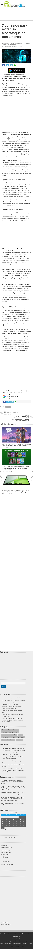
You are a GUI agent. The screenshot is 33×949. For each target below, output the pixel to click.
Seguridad (13, 46)
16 (23, 821)
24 (2, 826)
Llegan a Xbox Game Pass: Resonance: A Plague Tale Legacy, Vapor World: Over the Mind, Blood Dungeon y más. (15, 468)
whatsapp (15, 65)
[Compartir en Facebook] (3, 65)
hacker (8, 406)
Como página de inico (6, 850)
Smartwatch (5, 739)
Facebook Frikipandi (6, 852)
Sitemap (17, 946)
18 (6, 823)
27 (13, 826)
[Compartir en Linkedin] (11, 65)
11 (6, 821)
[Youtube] (19, 938)
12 (9, 821)
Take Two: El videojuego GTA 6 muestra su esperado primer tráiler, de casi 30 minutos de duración (16, 444)
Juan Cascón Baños (8, 43)
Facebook (10, 946)
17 (2, 823)
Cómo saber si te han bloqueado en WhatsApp (13, 700)
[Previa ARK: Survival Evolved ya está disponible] (1, 476)
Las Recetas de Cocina (6, 847)
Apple (9, 730)
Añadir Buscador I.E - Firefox (20, 943)
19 (9, 823)
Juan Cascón (18, 934)
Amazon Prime (4, 922)
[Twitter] (17, 938)
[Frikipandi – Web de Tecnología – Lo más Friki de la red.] (16, 4)
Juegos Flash (4, 854)
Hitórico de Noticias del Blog (7, 864)
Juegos (16, 732)
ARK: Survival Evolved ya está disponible (11, 413)
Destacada (6, 46)
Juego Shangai (4, 857)
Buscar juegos (4, 845)
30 (23, 826)
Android (4, 730)
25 (6, 826)
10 (2, 821)
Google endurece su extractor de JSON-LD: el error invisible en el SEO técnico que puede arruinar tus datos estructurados (12, 799)
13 (13, 821)
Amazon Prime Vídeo (6, 924)
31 (2, 828)
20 (13, 823)
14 (16, 821)
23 (23, 823)
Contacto (23, 946)
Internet (11, 732)
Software (12, 739)
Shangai (23, 941)
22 (20, 823)
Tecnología (19, 46)
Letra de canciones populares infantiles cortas (13, 698)
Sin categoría (20, 737)
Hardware (4, 732)
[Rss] (13, 938)
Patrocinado (5, 737)
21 (16, 823)
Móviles (20, 734)
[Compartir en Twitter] (7, 65)
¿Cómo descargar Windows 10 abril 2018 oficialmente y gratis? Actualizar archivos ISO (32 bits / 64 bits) (13, 720)
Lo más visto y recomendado (9, 734)
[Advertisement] (16, 114)
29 (20, 826)
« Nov (2, 830)
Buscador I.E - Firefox (6, 849)
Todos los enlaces (5, 861)
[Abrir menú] (2, 4)
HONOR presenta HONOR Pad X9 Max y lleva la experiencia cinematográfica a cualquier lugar (15, 491)
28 (16, 826)
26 (9, 826)
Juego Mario (4, 856)
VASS (8, 138)
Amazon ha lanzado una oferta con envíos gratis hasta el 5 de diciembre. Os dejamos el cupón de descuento (20, 418)
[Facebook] (14, 938)
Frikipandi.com (10, 934)
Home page (8, 941)
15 (20, 821)
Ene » (6, 830)
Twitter (30, 943)
